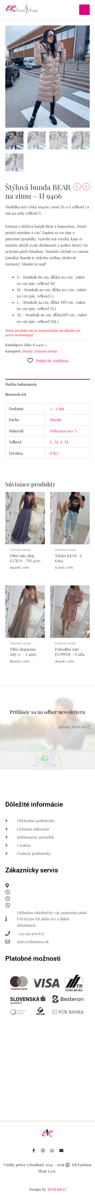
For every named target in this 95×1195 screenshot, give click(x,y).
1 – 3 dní (57, 408)
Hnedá (55, 419)
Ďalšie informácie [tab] (21, 384)
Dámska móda (46, 351)
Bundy (28, 351)
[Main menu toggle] (84, 9)
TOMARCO (56, 1189)
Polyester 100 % (63, 430)
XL (66, 441)
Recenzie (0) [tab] (15, 394)
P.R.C (54, 453)
